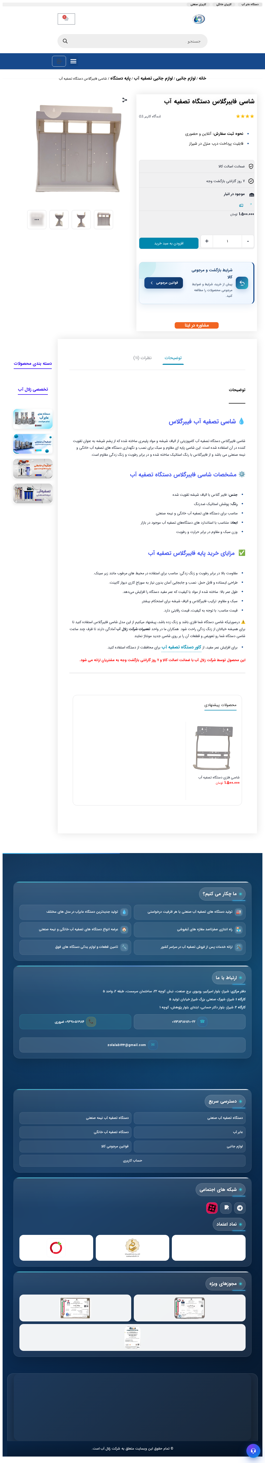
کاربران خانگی (223, 4)
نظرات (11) (142, 357)
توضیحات (173, 357)
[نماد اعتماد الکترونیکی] (209, 1248)
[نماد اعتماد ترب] (56, 1248)
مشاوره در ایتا (197, 325)
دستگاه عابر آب (250, 4)
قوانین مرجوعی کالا (115, 1146)
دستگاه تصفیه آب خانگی (111, 1132)
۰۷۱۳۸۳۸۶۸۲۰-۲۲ (183, 1022)
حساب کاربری (132, 1160)
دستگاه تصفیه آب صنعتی (225, 1118)
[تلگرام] (240, 1208)
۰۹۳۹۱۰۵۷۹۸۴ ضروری (69, 1022)
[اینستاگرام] (226, 1208)
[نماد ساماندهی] (133, 1248)
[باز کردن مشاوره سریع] (253, 1451)
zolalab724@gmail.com (126, 1045)
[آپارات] (212, 1208)
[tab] (173, 358)
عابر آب (238, 1132)
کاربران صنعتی (198, 4)
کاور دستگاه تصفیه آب (181, 647)
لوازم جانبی (235, 1146)
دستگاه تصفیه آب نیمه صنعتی (107, 1118)
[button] (73, 61)
